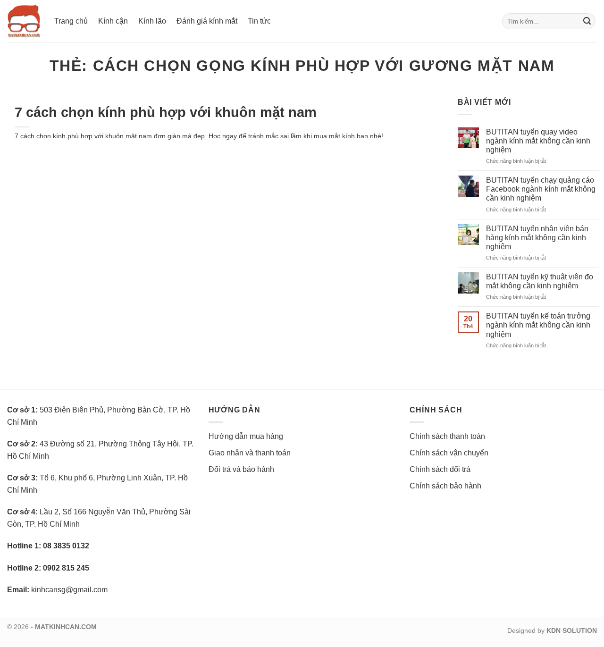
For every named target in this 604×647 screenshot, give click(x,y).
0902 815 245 (66, 568)
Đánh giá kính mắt (206, 21)
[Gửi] (587, 21)
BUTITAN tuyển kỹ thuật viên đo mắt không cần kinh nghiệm (539, 281)
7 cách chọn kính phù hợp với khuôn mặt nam (166, 112)
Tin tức (259, 21)
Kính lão (152, 21)
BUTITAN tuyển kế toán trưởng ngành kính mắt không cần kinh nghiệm (538, 325)
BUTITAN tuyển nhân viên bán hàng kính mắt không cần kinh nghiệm (537, 238)
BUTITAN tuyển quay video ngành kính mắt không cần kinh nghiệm (538, 141)
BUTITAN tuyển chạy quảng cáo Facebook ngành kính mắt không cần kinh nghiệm (541, 189)
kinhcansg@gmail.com (69, 590)
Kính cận (113, 21)
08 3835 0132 (66, 546)
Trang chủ (71, 21)
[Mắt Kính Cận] (23, 21)
